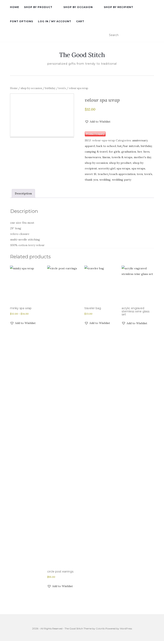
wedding (105, 179)
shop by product (38, 7)
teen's (62, 88)
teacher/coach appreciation (116, 174)
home (14, 7)
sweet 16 (90, 174)
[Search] (151, 35)
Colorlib (100, 628)
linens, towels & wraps (117, 157)
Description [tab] (23, 193)
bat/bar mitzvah (128, 146)
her (139, 151)
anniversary (139, 140)
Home (14, 88)
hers (146, 151)
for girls (114, 151)
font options (21, 21)
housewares (93, 157)
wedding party (121, 179)
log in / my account (54, 21)
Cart (80, 21)
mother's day (142, 157)
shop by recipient (118, 7)
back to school (106, 146)
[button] (97, 121)
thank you (91, 179)
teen (140, 174)
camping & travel (96, 151)
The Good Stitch (82, 55)
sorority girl (106, 168)
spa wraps (123, 168)
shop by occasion (78, 7)
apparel (90, 146)
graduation (128, 151)
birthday (50, 88)
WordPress (126, 628)
